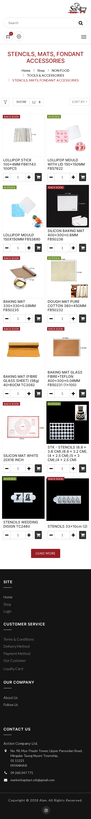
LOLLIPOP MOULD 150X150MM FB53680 (21, 237)
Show (21, 102)
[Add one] (28, 177)
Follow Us (11, 705)
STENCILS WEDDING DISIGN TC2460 (20, 524)
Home (26, 70)
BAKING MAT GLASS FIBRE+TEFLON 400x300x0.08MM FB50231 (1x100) (65, 378)
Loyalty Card (13, 669)
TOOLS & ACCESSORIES (45, 75)
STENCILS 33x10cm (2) (68, 526)
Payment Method (17, 653)
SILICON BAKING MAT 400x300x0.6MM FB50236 (66, 235)
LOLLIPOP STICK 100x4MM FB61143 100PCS (19, 164)
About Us (11, 697)
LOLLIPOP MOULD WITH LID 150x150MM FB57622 (66, 164)
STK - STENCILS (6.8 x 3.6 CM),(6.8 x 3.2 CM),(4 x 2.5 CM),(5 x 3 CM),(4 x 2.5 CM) (67, 453)
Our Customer (15, 660)
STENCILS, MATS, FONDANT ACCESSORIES (45, 80)
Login (7, 611)
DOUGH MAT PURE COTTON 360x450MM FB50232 (67, 305)
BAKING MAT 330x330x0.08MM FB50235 (19, 305)
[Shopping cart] (38, 177)
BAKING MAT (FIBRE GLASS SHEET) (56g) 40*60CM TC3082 (21, 380)
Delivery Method (17, 646)
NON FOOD (61, 70)
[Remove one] (6, 177)
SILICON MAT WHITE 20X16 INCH (20, 457)
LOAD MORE (46, 553)
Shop (41, 70)
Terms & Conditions (19, 639)
